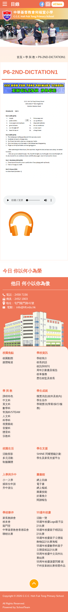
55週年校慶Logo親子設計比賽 (50, 523)
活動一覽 (42, 517)
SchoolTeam (23, 607)
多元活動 (8, 457)
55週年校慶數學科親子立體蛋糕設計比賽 (50, 547)
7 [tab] (42, 42)
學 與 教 (30, 57)
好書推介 (42, 495)
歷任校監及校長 (46, 378)
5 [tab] (31, 42)
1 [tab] (10, 42)
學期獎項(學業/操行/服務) (49, 406)
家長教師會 (9, 517)
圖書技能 (42, 491)
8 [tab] (47, 42)
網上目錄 (42, 479)
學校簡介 (42, 358)
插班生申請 (9, 483)
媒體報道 (8, 362)
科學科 (6, 420)
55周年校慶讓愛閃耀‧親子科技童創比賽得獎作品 (51, 563)
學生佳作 (42, 400)
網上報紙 (42, 487)
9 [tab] (52, 42)
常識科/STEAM (11, 412)
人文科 (6, 416)
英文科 (6, 404)
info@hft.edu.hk (26, 307)
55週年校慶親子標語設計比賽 (50, 531)
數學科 (6, 408)
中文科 (6, 400)
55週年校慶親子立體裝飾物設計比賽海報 (50, 539)
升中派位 (8, 487)
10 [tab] (57, 42)
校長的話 (42, 362)
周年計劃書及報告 (47, 370)
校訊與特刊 (43, 366)
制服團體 (8, 461)
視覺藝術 (8, 423)
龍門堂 (6, 525)
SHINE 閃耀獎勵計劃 (49, 453)
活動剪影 (8, 453)
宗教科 (6, 436)
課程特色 (8, 396)
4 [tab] (26, 42)
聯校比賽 (8, 533)
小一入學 (8, 479)
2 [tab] (15, 42)
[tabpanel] (34, 33)
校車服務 (42, 374)
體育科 (6, 431)
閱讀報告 (42, 499)
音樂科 (6, 427)
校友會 (6, 521)
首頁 (19, 57)
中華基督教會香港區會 (16, 529)
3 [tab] (21, 42)
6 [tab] (36, 42)
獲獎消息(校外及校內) (49, 396)
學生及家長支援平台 (48, 457)
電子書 (40, 483)
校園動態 (8, 358)
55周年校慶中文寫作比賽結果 (50, 555)
